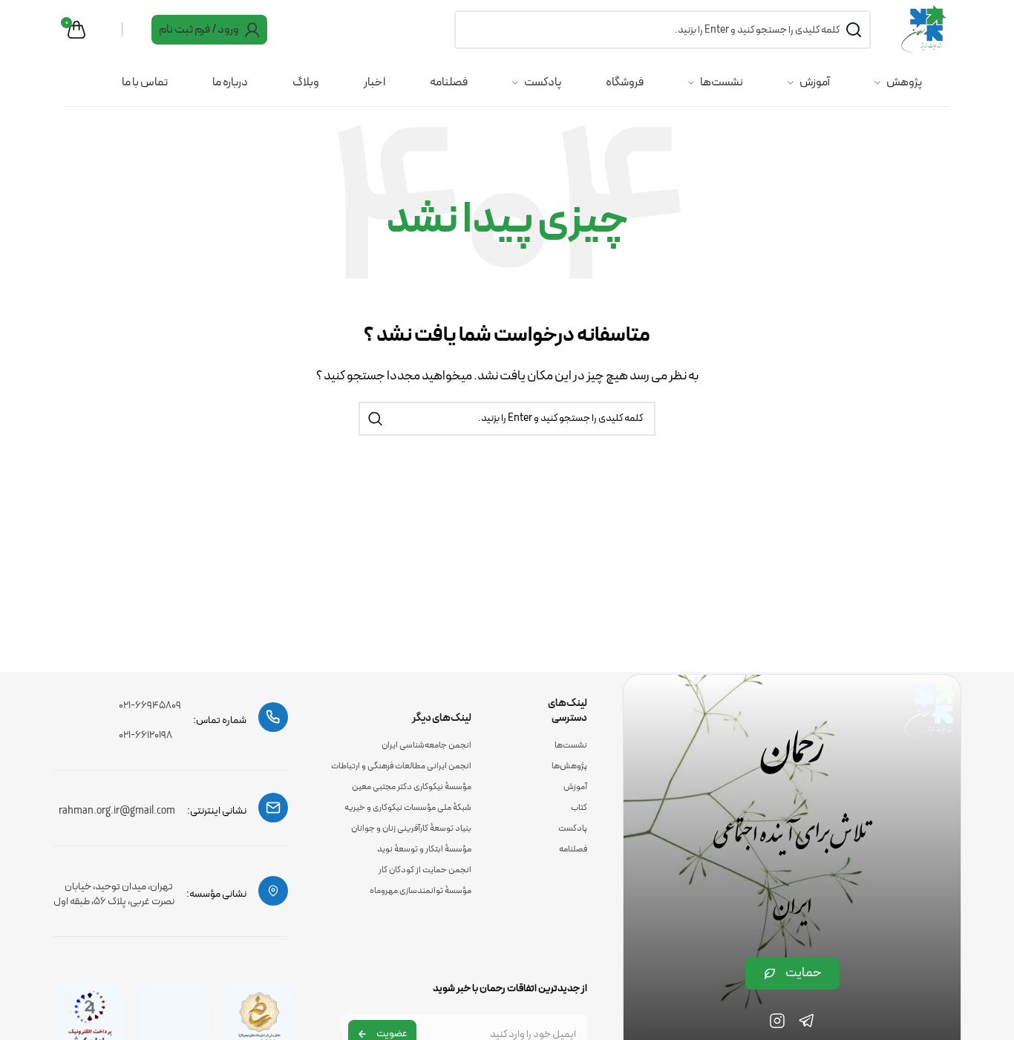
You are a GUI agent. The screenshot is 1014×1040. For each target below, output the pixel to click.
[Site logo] (925, 29)
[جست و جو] (376, 419)
